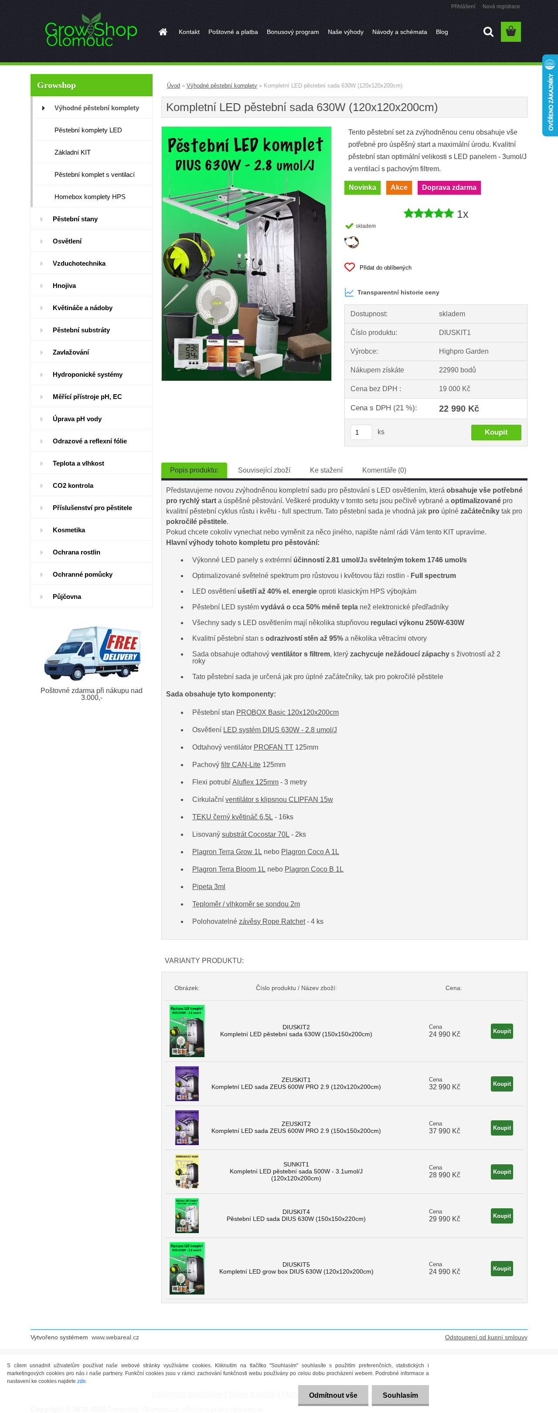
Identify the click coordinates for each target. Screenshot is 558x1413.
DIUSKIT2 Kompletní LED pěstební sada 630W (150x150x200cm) (296, 1031)
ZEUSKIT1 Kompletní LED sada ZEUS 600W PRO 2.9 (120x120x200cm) (296, 1083)
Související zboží (264, 470)
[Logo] (90, 32)
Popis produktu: (194, 470)
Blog (442, 31)
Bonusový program (293, 31)
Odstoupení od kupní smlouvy (486, 1337)
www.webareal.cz (115, 1337)
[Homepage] (162, 32)
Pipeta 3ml (208, 886)
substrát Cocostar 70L (255, 834)
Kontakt (189, 31)
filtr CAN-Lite (241, 764)
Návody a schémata (399, 31)
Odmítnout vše (333, 1395)
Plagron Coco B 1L (314, 869)
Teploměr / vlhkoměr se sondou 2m (246, 904)
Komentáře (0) (384, 470)
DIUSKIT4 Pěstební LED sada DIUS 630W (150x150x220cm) (296, 1215)
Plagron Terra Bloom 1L (228, 869)
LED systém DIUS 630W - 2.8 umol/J (280, 730)
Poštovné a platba (233, 31)
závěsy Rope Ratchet (272, 921)
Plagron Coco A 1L (310, 851)
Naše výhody (346, 31)
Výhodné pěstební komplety (222, 85)
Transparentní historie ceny (398, 292)
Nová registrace (501, 6)
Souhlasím (400, 1395)
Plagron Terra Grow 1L (227, 851)
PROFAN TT (273, 747)
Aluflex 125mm (255, 782)
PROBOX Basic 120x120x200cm (287, 712)
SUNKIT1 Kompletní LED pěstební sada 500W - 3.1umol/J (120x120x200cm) (296, 1171)
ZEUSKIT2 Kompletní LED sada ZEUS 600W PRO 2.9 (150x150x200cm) (296, 1127)
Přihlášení (463, 6)
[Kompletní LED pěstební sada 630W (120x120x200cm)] (246, 130)
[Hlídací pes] (351, 239)
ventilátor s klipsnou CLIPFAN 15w (279, 799)
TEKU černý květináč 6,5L (232, 817)
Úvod (173, 85)
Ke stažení (326, 470)
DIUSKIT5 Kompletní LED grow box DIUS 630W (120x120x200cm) (296, 1268)
